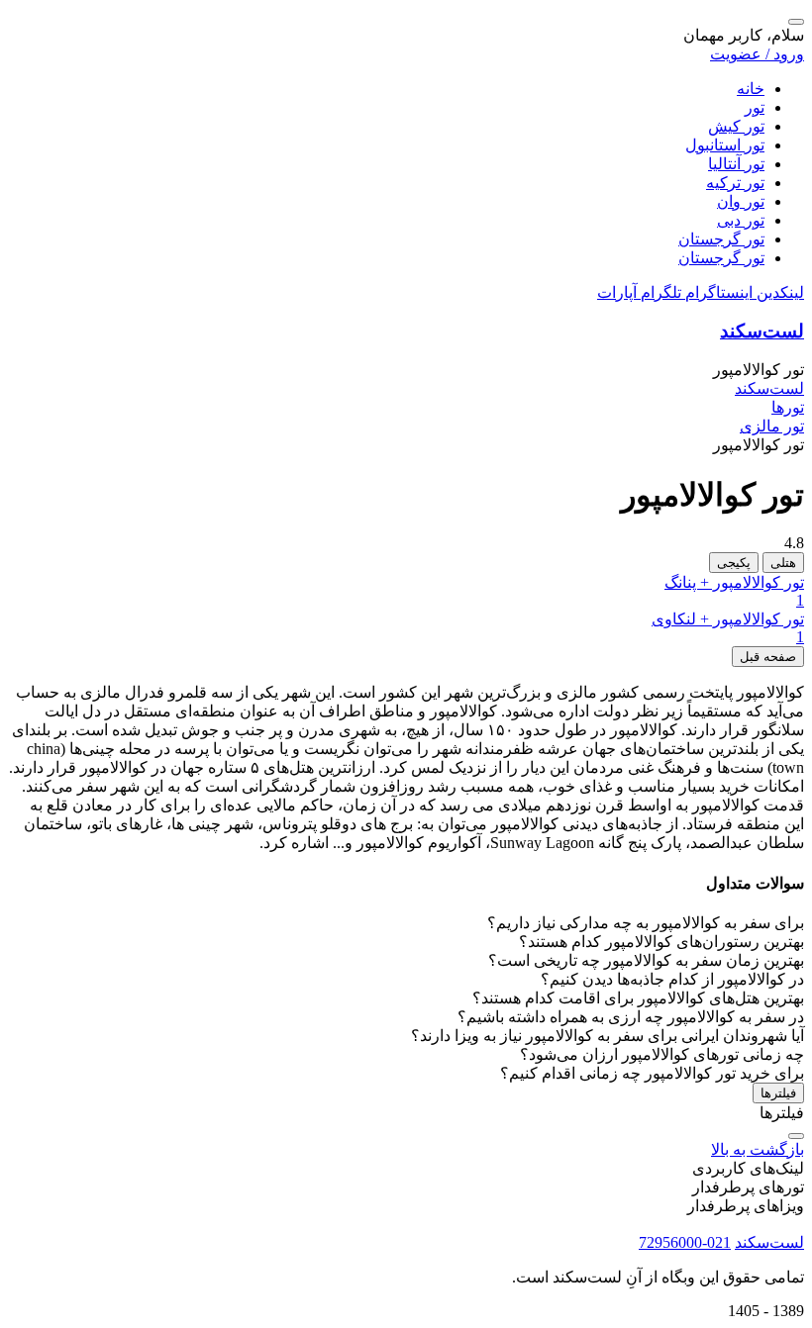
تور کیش (736, 126)
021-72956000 (685, 1242)
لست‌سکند (762, 331)
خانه (750, 88)
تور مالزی (772, 426)
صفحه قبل (768, 656)
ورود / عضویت (757, 54)
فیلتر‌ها (778, 1093)
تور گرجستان (721, 239)
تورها (787, 407)
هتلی (783, 562)
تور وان (740, 201)
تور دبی (740, 220)
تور (754, 107)
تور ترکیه (735, 182)
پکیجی (734, 562)
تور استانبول (724, 145)
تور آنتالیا (736, 163)
